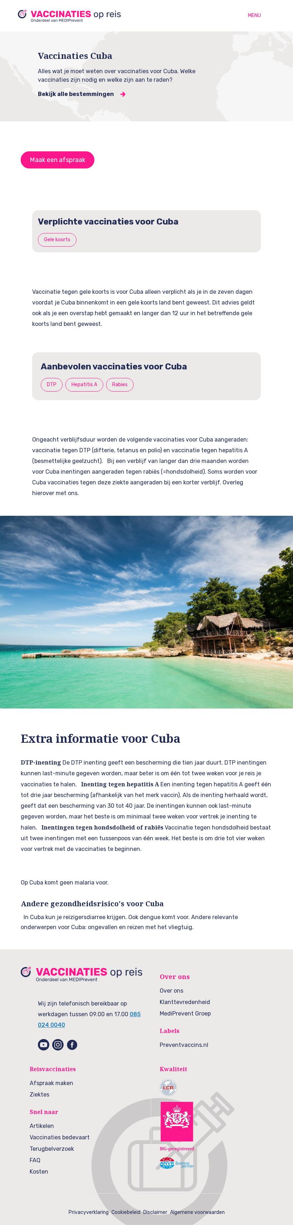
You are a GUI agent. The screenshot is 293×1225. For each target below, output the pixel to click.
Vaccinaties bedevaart (60, 1137)
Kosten (39, 1171)
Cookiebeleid (125, 1212)
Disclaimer (155, 1212)
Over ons (171, 990)
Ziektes (39, 1094)
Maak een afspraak (57, 160)
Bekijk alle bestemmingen (76, 94)
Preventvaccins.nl (184, 1045)
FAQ (35, 1160)
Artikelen (42, 1126)
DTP (51, 385)
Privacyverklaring (89, 1212)
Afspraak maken (51, 1083)
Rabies (120, 385)
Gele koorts (57, 240)
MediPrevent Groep (185, 1013)
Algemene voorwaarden (197, 1212)
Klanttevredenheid (185, 1002)
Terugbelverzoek (52, 1148)
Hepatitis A (84, 385)
